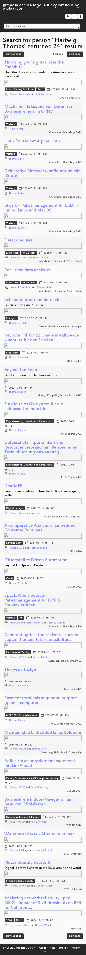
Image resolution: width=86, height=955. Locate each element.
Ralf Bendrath (43, 94)
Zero (40, 89)
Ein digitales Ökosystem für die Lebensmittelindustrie (33, 407)
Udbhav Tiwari (44, 886)
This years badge (20, 669)
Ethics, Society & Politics (19, 89)
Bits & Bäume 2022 (71, 434)
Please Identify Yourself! (27, 862)
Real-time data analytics (27, 270)
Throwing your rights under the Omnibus (34, 65)
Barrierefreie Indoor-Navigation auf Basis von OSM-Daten (38, 802)
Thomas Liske (16, 159)
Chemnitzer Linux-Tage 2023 (65, 132)
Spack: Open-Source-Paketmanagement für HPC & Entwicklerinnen (32, 600)
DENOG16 (76, 928)
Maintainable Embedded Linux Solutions (43, 732)
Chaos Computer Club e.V (20, 948)
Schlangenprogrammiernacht (32, 300)
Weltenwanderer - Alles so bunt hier (39, 834)
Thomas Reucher (18, 430)
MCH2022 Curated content (21, 715)
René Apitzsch (17, 822)
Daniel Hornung (39, 787)
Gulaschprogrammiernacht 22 (65, 661)
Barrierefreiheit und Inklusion (22, 817)
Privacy (76, 948)
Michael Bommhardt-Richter (26, 622)
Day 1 (19, 920)
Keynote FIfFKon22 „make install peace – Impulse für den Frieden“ (41, 338)
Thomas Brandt (43, 850)
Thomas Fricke (17, 474)
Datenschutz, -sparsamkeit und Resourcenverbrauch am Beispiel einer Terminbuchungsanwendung (41, 447)
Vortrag (10, 124)
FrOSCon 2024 (73, 551)
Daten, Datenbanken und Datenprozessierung (32, 778)
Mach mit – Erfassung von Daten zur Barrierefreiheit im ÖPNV (38, 109)
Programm (12, 352)
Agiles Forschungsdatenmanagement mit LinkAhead (39, 763)
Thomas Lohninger (20, 94)
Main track (12, 253)
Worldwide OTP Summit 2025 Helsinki (60, 261)
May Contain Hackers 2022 (66, 724)
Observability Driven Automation (35, 560)
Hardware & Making (17, 652)
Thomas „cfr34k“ (18, 323)
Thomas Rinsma (17, 720)
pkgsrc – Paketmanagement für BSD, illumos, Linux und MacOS (42, 208)
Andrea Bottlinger (20, 850)
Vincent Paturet (18, 257)
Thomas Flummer (18, 685)
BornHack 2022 (73, 689)
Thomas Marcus (56, 622)
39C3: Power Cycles (71, 98)
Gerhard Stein (40, 657)
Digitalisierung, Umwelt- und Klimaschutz (29, 421)
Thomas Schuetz (18, 583)
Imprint (63, 948)
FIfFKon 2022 (74, 361)
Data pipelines (18, 240)
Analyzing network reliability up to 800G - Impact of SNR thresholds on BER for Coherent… (42, 903)
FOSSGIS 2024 (73, 791)
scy (37, 513)
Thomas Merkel (17, 228)
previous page (13, 54)
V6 (20, 617)
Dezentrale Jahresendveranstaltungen (60, 326)
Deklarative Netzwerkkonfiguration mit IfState (42, 174)
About (42, 948)
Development (13, 543)
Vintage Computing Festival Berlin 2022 (60, 395)
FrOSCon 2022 (73, 587)
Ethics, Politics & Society (19, 881)
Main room (29, 253)
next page (74, 54)
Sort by (57, 54)
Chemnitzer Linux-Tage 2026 (65, 626)
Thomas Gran (40, 257)
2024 (9, 920)
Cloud (9, 578)
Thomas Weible (18, 657)
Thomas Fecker (17, 392)
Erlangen (11, 318)
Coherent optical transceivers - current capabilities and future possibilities (41, 637)
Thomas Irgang (38, 548)
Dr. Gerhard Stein (19, 925)
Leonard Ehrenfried (20, 287)
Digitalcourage (14, 508)
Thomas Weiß (17, 787)
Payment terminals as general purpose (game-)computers (40, 701)
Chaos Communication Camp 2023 (62, 516)
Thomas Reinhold (18, 357)
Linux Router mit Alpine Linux (32, 141)
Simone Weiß (17, 548)
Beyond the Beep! (21, 370)
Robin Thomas (16, 129)
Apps (52, 948)
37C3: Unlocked (73, 854)
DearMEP (13, 486)
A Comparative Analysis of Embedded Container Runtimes (40, 528)
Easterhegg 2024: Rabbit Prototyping (61, 752)
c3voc (43, 951)
